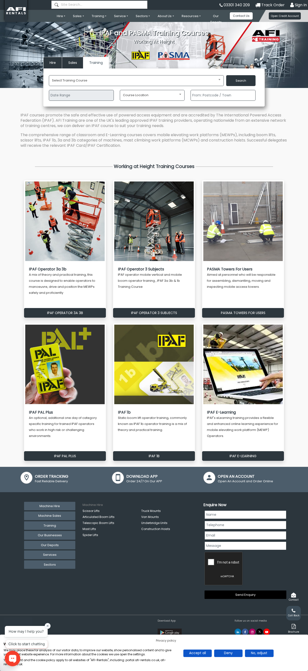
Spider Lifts (90, 535)
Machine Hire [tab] (49, 506)
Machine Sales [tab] (49, 515)
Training (98, 16)
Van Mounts (150, 517)
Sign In (300, 5)
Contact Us (241, 16)
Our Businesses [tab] (50, 535)
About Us (165, 16)
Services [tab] (50, 554)
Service (120, 16)
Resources (190, 16)
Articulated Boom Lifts (99, 517)
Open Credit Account (285, 16)
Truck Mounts (151, 511)
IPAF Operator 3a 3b (65, 312)
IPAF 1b (154, 456)
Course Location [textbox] (135, 95)
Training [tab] (50, 525)
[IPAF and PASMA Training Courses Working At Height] (154, 55)
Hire (60, 16)
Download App (167, 621)
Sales (77, 16)
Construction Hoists (155, 529)
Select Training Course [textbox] (69, 80)
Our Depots (216, 19)
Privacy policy (166, 640)
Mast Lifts (89, 529)
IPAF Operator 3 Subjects (154, 312)
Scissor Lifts (91, 511)
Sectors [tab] (50, 564)
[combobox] (99, 4)
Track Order (272, 5)
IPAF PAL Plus (65, 456)
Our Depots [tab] (50, 545)
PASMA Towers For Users (243, 312)
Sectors (142, 16)
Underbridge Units (154, 523)
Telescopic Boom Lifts (98, 523)
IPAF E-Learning (243, 456)
